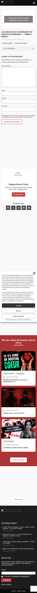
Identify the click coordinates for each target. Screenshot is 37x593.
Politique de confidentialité (23, 319)
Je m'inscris (6, 580)
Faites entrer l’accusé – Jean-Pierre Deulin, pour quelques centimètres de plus (17, 535)
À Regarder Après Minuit (9, 551)
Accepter (18, 305)
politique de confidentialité (20, 576)
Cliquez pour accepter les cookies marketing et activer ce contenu (18, 19)
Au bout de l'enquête (8, 530)
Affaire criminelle (7, 43)
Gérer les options (18, 316)
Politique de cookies (11, 319)
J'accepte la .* (17, 576)
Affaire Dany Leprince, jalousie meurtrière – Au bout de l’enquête (19, 542)
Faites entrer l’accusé (8, 538)
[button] (34, 273)
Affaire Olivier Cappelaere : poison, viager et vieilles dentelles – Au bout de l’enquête (18, 527)
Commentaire (6, 66)
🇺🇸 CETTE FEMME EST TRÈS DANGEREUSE (18, 549)
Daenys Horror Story (21, 43)
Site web (4, 106)
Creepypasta (20, 373)
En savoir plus (18, 194)
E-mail (4, 98)
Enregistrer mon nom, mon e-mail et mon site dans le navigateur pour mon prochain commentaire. (18, 116)
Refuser (18, 311)
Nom (3, 90)
